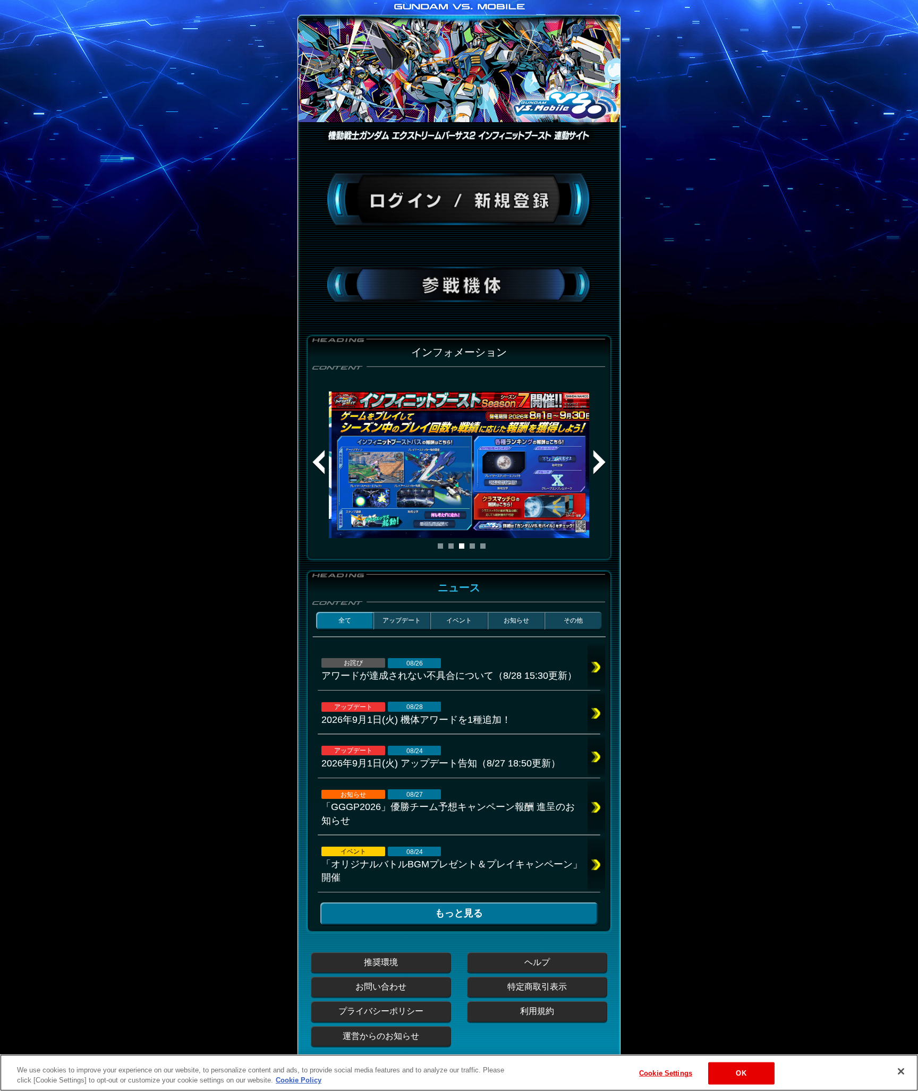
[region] (459, 1072)
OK (741, 1073)
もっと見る (459, 913)
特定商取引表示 (537, 986)
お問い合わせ (380, 986)
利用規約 (537, 1011)
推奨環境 (381, 962)
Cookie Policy (298, 1080)
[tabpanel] (459, 464)
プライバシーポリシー (380, 1011)
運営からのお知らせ (381, 1036)
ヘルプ (537, 962)
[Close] (901, 1071)
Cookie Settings (665, 1073)
